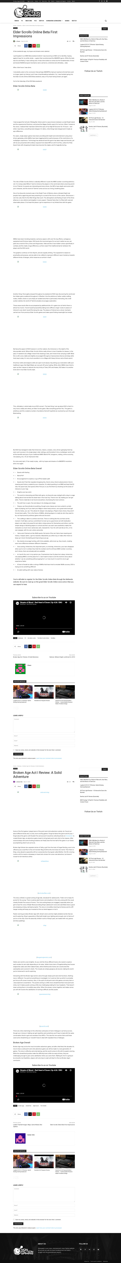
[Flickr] (89, 1249)
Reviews (19, 25)
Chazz (18, 41)
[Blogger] (81, 1249)
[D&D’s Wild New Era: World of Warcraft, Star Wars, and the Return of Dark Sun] (83, 102)
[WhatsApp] (38, 46)
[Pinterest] (34, 46)
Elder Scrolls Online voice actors (55, 582)
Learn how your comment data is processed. (49, 758)
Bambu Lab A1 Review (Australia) (89, 56)
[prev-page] (14, 708)
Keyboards (16, 697)
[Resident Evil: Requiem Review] (44, 692)
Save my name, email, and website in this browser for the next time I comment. (38, 750)
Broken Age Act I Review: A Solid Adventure (25, 657)
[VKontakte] (98, 1249)
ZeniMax (53, 638)
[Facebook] (99, 1)
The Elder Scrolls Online (43, 638)
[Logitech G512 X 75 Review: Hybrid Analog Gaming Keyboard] (23, 692)
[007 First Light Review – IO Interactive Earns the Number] (83, 120)
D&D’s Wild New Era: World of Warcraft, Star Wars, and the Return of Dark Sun (94, 40)
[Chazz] (14, 41)
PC (25, 638)
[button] (106, 21)
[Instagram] (102, 1)
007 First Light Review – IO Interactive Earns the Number (93, 51)
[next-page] (17, 708)
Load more (93, 135)
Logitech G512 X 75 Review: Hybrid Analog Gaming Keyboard (92, 45)
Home (14, 25)
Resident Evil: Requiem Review (42, 700)
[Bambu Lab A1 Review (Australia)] (83, 129)
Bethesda (20, 638)
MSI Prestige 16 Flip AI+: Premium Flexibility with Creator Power (93, 60)
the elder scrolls (32, 638)
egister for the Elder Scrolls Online (40, 579)
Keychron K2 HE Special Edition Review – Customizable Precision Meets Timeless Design (63, 702)
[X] (104, 1)
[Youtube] (107, 1)
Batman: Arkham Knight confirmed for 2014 (62, 657)
